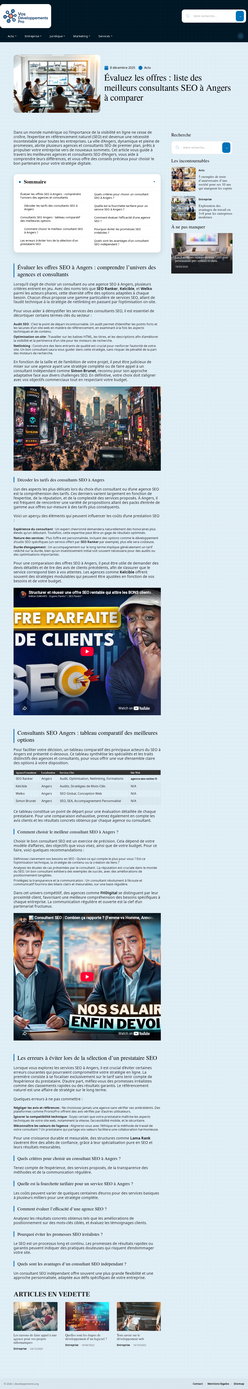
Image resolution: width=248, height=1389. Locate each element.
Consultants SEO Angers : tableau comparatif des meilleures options (50, 219)
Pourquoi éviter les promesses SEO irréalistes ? (117, 230)
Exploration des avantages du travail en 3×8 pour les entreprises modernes (215, 211)
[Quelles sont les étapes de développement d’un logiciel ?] (87, 1316)
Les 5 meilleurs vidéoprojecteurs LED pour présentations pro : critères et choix (201, 259)
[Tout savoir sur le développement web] (139, 1316)
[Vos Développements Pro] (25, 16)
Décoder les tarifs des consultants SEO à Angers (51, 207)
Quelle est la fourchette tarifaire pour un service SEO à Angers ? (121, 207)
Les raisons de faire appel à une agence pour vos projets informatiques (35, 1339)
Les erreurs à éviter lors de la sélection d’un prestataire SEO (49, 242)
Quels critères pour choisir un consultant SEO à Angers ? (121, 196)
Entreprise (20, 1348)
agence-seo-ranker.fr (144, 779)
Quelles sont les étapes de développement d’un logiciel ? (86, 1337)
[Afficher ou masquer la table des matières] (101, 181)
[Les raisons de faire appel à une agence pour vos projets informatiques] (36, 1316)
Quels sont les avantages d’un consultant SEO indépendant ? (121, 242)
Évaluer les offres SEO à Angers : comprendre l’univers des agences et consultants (50, 195)
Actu (147, 68)
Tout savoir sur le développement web (130, 1337)
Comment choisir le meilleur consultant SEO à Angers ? (53, 230)
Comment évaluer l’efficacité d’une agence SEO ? (122, 219)
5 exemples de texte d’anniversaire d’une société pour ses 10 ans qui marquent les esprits (215, 182)
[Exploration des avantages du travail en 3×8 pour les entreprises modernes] (183, 208)
